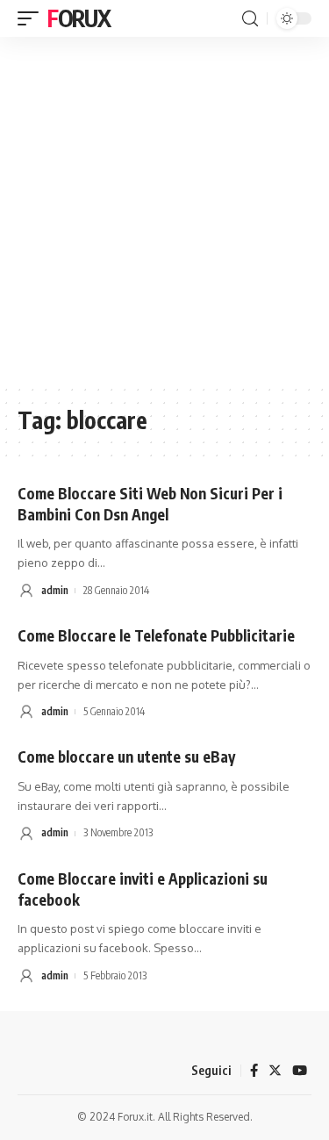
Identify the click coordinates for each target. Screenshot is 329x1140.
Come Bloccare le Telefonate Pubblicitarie (156, 635)
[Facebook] (254, 1070)
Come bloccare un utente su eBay (126, 756)
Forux (79, 18)
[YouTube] (299, 1070)
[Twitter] (275, 1070)
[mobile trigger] (32, 18)
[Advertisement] (164, 210)
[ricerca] (250, 18)
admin (54, 590)
